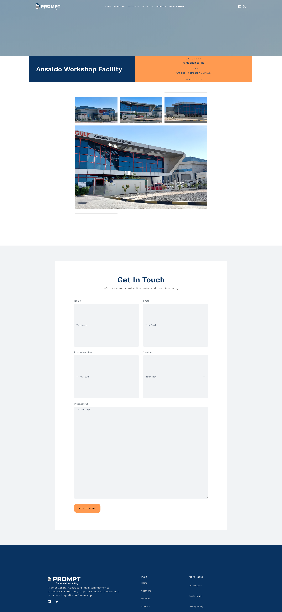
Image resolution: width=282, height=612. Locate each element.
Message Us (81, 403)
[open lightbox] (96, 110)
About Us (146, 591)
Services (145, 598)
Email (146, 300)
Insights (161, 6)
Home (108, 6)
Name (77, 300)
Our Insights (195, 585)
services (133, 6)
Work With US (177, 6)
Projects (147, 6)
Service (147, 352)
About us (119, 6)
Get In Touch (195, 596)
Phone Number (83, 352)
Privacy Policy (196, 606)
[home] (48, 6)
